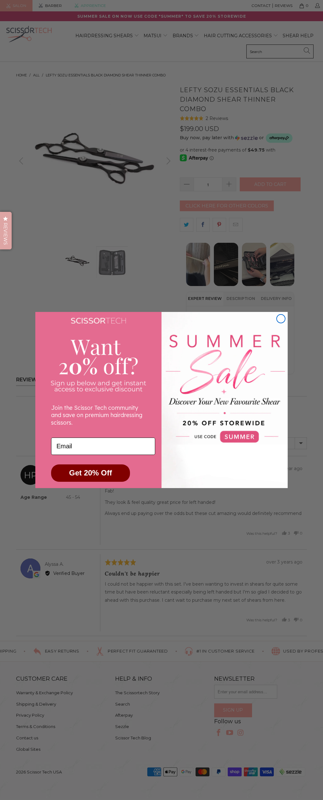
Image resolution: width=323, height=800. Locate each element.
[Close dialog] (281, 318)
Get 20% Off (90, 473)
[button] (6, 230)
